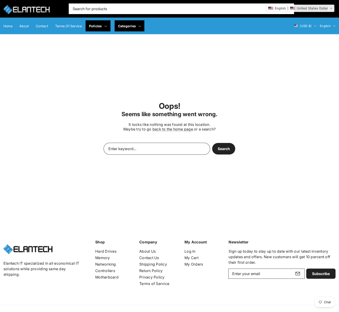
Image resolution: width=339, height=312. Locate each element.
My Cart (191, 257)
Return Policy (151, 270)
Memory (102, 257)
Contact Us (149, 257)
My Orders (193, 264)
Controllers (105, 270)
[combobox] (181, 9)
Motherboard (107, 277)
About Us (147, 251)
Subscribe (321, 273)
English (325, 26)
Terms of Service (154, 283)
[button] (300, 8)
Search (224, 148)
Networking (105, 264)
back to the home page (172, 129)
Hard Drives (105, 251)
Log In (189, 251)
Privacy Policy (151, 277)
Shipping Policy (153, 264)
